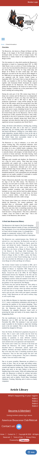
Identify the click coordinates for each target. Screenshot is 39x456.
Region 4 (35, 406)
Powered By (14, 440)
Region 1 (35, 398)
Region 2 (35, 401)
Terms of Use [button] (18, 437)
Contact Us (11, 434)
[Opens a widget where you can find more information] (31, 452)
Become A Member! (19, 410)
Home (2, 44)
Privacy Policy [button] (31, 437)
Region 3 (35, 403)
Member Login (33, 2)
